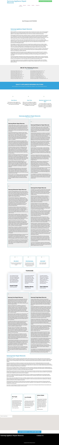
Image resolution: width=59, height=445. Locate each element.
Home (21, 5)
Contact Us (37, 5)
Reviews (33, 5)
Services (29, 5)
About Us (24, 5)
